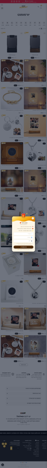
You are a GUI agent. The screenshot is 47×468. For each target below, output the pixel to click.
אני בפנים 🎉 (24, 247)
